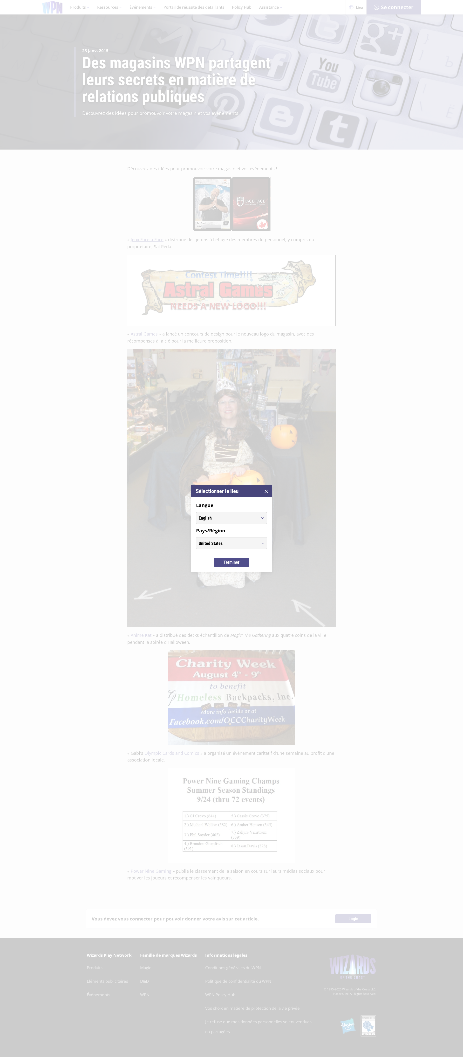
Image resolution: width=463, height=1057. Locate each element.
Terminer (231, 562)
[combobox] (227, 518)
